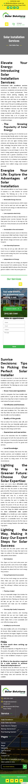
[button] (6, 24)
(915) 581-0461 (20, 25)
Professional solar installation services (14, 85)
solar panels (7, 613)
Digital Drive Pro (22, 777)
